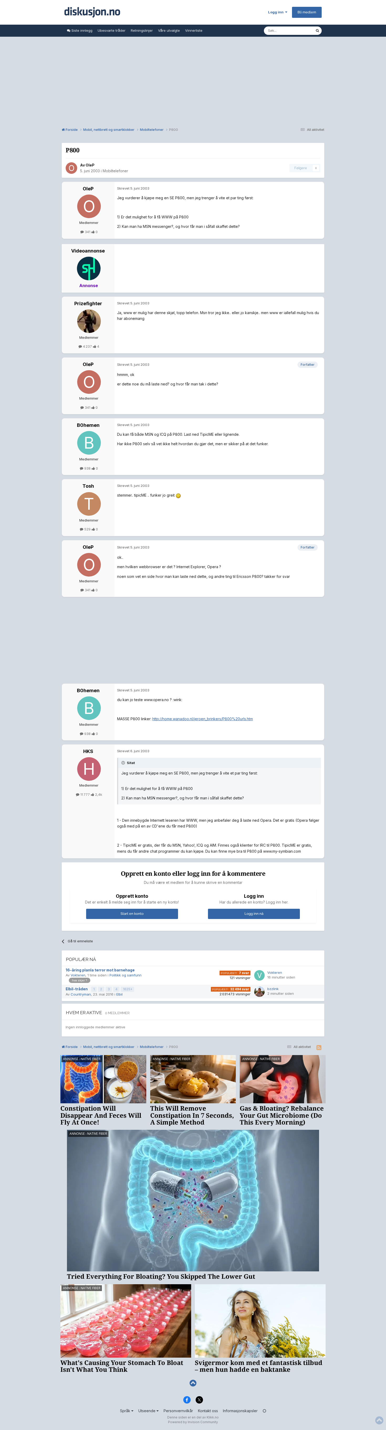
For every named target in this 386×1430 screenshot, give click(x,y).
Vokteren (78, 975)
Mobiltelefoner (115, 171)
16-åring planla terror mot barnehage (100, 970)
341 (87, 232)
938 (87, 468)
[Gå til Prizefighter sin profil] (89, 321)
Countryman (81, 994)
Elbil (119, 994)
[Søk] (317, 30)
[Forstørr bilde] (178, 495)
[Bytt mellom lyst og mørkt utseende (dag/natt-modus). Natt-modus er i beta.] (264, 1411)
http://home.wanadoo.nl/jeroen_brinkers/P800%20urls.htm (202, 719)
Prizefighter (88, 303)
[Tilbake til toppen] (193, 1383)
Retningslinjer (142, 30)
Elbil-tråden (77, 989)
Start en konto (132, 914)
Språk (125, 1411)
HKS (88, 751)
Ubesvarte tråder (112, 30)
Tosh (88, 486)
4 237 (87, 346)
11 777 (85, 794)
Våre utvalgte (169, 30)
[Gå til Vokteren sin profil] (259, 975)
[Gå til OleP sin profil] (71, 168)
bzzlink (273, 989)
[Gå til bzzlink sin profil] (259, 991)
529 (87, 529)
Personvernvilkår (178, 1411)
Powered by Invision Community (193, 1422)
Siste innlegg (81, 30)
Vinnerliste (193, 30)
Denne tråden (297, 31)
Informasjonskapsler (240, 1411)
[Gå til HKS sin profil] (89, 769)
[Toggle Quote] (123, 763)
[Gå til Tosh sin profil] (89, 504)
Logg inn (276, 12)
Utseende (147, 1411)
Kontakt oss (208, 1411)
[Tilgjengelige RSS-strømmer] (319, 1047)
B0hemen (88, 425)
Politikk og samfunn (125, 975)
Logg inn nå (253, 914)
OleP (90, 165)
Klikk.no (213, 1417)
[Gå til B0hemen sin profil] (89, 443)
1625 (127, 989)
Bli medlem (307, 12)
